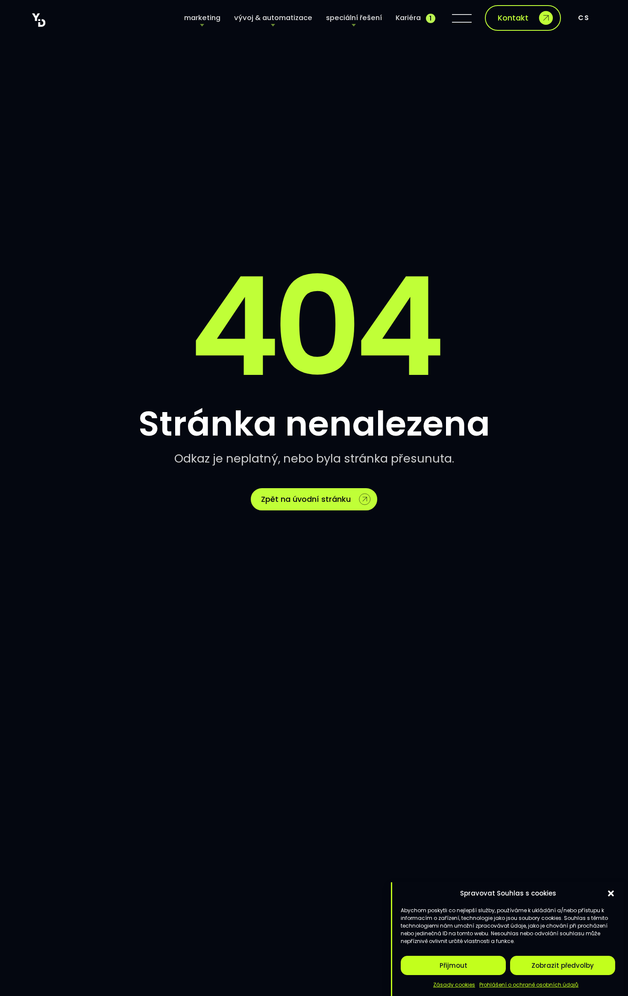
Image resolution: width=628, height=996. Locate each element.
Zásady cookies (454, 984)
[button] (611, 893)
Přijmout (453, 965)
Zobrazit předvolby (562, 965)
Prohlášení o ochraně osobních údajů (528, 984)
